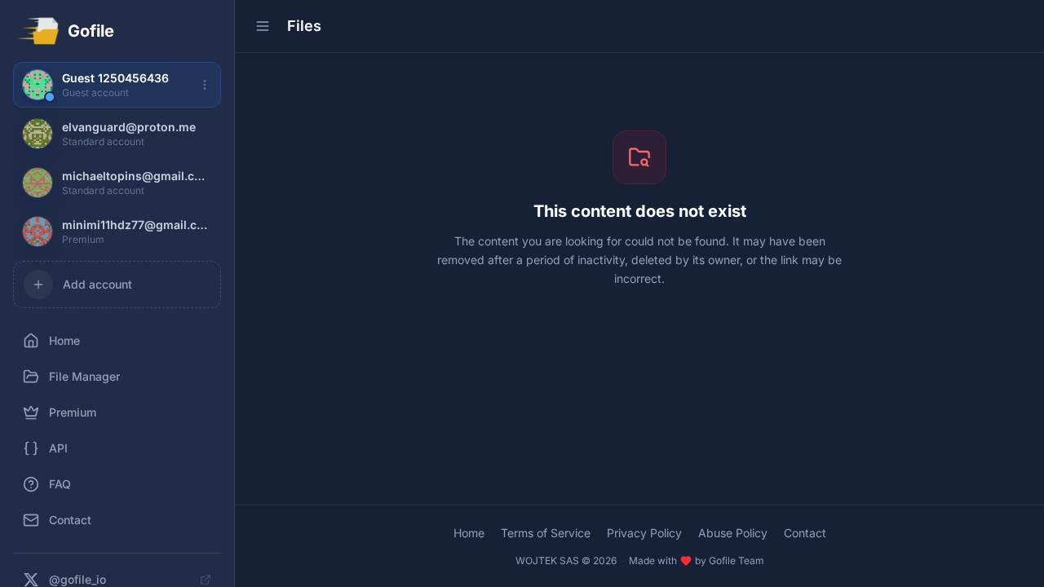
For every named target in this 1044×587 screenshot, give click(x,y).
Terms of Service (546, 533)
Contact (805, 533)
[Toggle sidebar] (262, 26)
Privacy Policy (644, 533)
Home (468, 533)
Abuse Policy (733, 533)
